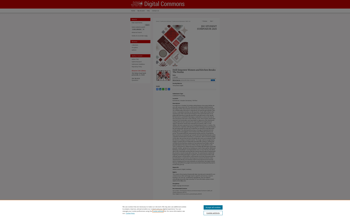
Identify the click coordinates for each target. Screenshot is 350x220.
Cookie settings (158, 211)
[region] (175, 210)
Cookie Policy (130, 213)
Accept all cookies (213, 207)
